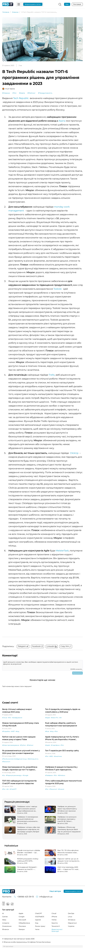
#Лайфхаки (49, 775)
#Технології (6, 761)
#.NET (13, 731)
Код (36, 923)
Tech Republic (21, 98)
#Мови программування (10, 745)
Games (5, 917)
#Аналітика (58, 756)
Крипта (55, 923)
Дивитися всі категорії (57, 930)
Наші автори (55, 891)
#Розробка (6, 731)
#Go (3, 775)
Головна (5, 12)
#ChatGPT (13, 789)
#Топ (14, 93)
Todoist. (57, 289)
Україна (71, 926)
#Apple (47, 717)
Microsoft (22, 920)
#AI (60, 717)
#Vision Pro (54, 717)
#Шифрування (17, 717)
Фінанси (5, 929)
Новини (15, 12)
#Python (23, 745)
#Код (17, 731)
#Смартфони (55, 745)
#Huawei (61, 789)
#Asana (22, 93)
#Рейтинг (31, 93)
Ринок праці (40, 926)
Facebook (3, 904)
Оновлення (6, 926)
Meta (4, 920)
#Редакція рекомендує (14, 775)
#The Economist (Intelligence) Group (14, 759)
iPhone (54, 917)
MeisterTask (62, 550)
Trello (52, 374)
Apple (21, 913)
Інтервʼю (5, 923)
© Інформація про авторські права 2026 (18, 939)
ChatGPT (38, 913)
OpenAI (38, 920)
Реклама (22, 926)
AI (3, 913)
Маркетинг (72, 923)
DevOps (71, 913)
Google (21, 917)
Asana (62, 120)
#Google (25, 775)
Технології (56, 926)
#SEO (51, 756)
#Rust (47, 731)
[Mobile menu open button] (18, 4)
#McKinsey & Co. (33, 759)
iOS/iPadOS (39, 917)
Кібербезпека (24, 923)
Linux (70, 917)
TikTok (54, 920)
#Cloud (4, 717)
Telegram (12, 904)
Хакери (22, 929)
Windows (71, 920)
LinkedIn (8, 904)
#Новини (6, 93)
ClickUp (74, 453)
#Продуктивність (45, 93)
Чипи (37, 929)
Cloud (54, 913)
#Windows (61, 775)
